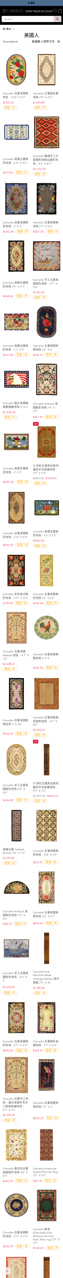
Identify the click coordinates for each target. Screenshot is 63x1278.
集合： (10, 28)
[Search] (57, 19)
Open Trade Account (39, 11)
